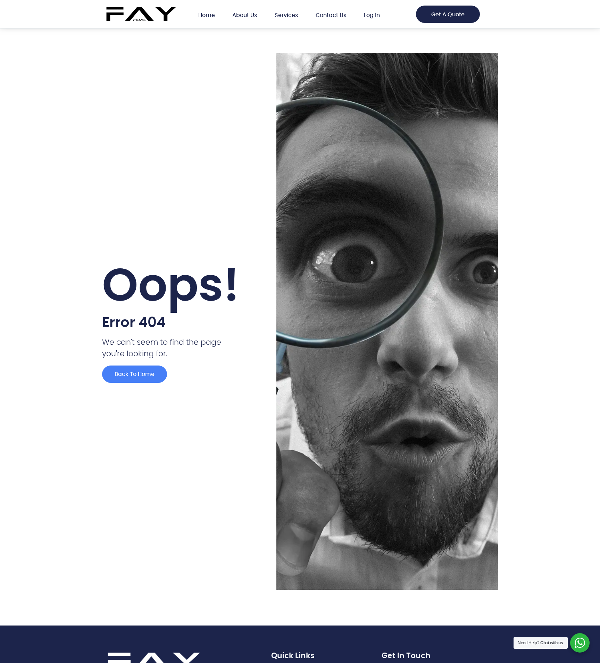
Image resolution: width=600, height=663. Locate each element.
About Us (244, 15)
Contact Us (331, 15)
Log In (372, 15)
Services (286, 15)
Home (206, 15)
